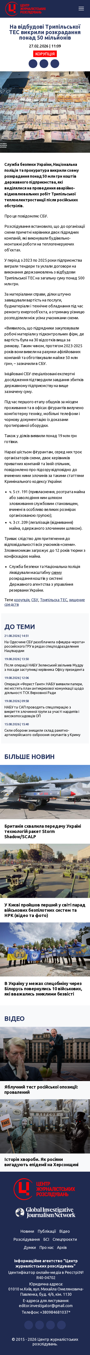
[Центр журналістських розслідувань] (25, 9)
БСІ (46, 1239)
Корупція (45, 54)
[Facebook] (33, 63)
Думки (30, 1247)
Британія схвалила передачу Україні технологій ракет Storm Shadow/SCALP (42, 831)
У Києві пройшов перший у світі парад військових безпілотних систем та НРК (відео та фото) (44, 910)
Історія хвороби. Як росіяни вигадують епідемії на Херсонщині (41, 1162)
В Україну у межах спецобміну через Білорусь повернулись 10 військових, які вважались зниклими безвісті (43, 988)
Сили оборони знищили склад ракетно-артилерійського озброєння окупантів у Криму (42, 732)
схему (56, 572)
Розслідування (26, 1239)
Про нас (46, 1247)
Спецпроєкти (65, 1239)
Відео (14, 1018)
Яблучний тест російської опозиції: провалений (41, 1089)
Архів (62, 1247)
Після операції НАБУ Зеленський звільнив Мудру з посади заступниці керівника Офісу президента (44, 667)
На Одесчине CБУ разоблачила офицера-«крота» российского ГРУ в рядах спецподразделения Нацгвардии (44, 646)
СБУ (34, 600)
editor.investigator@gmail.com (46, 1305)
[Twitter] (44, 63)
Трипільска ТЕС (53, 600)
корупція (21, 600)
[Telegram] (54, 63)
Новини (27, 1231)
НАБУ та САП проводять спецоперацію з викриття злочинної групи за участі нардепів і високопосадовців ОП (41, 711)
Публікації (47, 1231)
